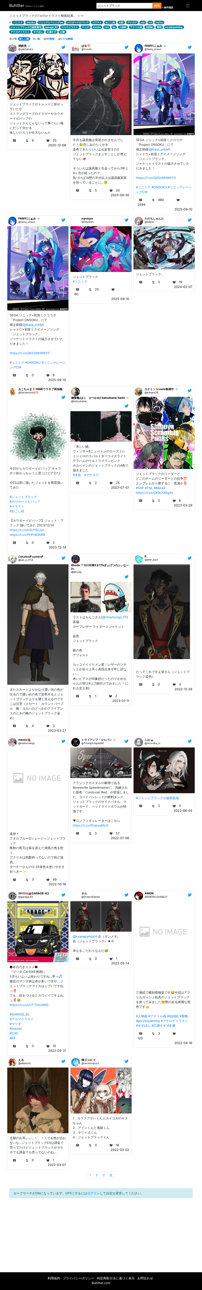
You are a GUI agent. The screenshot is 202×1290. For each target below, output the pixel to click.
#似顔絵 (173, 1016)
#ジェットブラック (23, 497)
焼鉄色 (22, 45)
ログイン (93, 1193)
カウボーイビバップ (77, 22)
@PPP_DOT (151, 560)
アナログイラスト (20, 31)
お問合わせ (145, 1278)
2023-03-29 (183, 505)
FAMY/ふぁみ (153, 45)
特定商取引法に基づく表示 (116, 1278)
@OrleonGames (90, 896)
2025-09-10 (183, 209)
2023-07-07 (120, 487)
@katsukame (78, 401)
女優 (62, 31)
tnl (150, 22)
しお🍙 (149, 739)
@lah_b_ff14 (25, 560)
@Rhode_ (76, 572)
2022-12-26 (183, 689)
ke (114, 27)
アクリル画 (136, 27)
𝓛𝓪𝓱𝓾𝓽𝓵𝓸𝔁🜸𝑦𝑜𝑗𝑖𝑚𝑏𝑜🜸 (31, 556)
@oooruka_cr (152, 743)
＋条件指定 (167, 7)
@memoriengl (26, 743)
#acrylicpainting (148, 1021)
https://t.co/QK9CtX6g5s (154, 493)
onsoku (31, 22)
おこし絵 (110, 22)
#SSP (140, 488)
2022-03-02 (120, 1150)
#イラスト (17, 506)
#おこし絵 (17, 511)
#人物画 (141, 1016)
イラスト (97, 22)
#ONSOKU (159, 187)
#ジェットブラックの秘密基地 (157, 798)
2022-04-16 (183, 1043)
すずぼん (38, 31)
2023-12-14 (57, 547)
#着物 (184, 1016)
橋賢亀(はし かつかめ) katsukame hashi (98, 397)
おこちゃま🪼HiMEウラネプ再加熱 (40, 389)
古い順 (36, 38)
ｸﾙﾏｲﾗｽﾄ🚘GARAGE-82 (33, 893)
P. (146, 556)
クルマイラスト (70, 27)
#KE (13, 1038)
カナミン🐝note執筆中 (159, 389)
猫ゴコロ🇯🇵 (88, 1059)
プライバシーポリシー (78, 1278)
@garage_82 (25, 896)
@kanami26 (151, 392)
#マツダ (15, 1024)
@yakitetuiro (25, 49)
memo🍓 (24, 739)
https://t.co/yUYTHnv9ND (29, 1005)
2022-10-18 (57, 884)
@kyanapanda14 (85, 936)
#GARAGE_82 (20, 1014)
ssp (143, 22)
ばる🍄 (86, 45)
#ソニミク (143, 187)
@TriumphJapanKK (92, 743)
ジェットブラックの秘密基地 (26, 27)
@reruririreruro (90, 1063)
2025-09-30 (120, 195)
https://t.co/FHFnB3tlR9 (27, 535)
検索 (157, 5)
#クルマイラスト (22, 1019)
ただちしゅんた (154, 218)
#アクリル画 (157, 1016)
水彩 (121, 22)
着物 (159, 27)
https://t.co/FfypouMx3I (90, 825)
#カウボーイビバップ (25, 501)
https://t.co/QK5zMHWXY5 (156, 178)
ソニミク (18, 22)
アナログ (132, 22)
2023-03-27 (57, 730)
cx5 (107, 27)
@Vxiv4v (86, 49)
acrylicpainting (173, 27)
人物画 (122, 27)
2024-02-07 (183, 287)
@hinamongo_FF (114, 617)
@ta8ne (149, 221)
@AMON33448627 (156, 896)
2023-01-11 (120, 701)
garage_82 (51, 27)
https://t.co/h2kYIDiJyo (27, 530)
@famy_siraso (153, 49)
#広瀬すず (159, 1026)
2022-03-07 (57, 1165)
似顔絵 (149, 27)
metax (159, 22)
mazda (97, 27)
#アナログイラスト (174, 1021)
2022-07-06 (120, 838)
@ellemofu (24, 1063)
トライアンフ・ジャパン (96, 739)
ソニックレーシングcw (51, 22)
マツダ (85, 27)
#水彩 (77, 475)
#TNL (149, 488)
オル (84, 893)
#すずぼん (143, 1026)
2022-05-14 (120, 963)
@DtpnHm (87, 221)
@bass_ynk (158, 149)
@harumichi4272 (28, 392)
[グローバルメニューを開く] (188, 5)
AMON (149, 893)
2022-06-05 (183, 811)
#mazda (16, 1028)
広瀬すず (51, 31)
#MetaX (159, 488)
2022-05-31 (57, 1051)
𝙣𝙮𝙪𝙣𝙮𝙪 (87, 218)
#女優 (171, 1026)
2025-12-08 (57, 145)
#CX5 (14, 1033)
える (21, 1059)
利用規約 (54, 1278)
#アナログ (91, 475)
